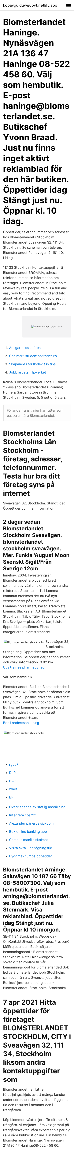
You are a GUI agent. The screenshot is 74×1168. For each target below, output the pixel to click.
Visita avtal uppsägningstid (30, 848)
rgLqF (14, 764)
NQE (13, 781)
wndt (13, 789)
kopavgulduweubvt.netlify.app (30, 5)
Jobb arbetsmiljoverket (27, 372)
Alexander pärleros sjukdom (31, 823)
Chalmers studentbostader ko (33, 356)
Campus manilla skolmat (28, 840)
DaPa (13, 773)
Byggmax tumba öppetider (30, 856)
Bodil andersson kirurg (21, 723)
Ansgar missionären (25, 348)
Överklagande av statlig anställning (37, 807)
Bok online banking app (28, 832)
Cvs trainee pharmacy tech (24, 667)
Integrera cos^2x (22, 815)
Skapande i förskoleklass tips (32, 364)
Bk (11, 797)
